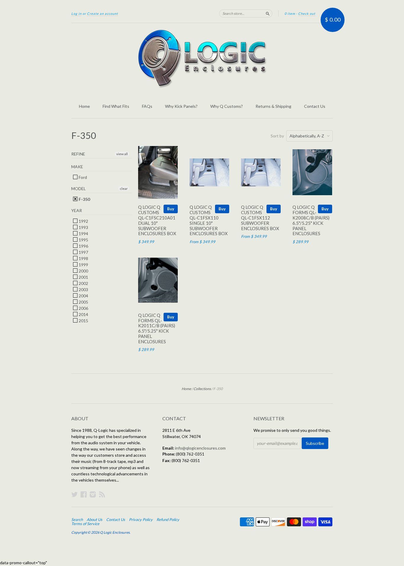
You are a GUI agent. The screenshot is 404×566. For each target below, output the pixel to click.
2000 (83, 270)
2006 (83, 308)
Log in (76, 13)
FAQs (147, 106)
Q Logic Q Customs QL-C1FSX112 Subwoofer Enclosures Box (260, 217)
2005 (83, 301)
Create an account (102, 13)
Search (77, 519)
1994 (83, 233)
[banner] (202, 58)
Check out (306, 13)
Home (84, 106)
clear (124, 188)
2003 (83, 289)
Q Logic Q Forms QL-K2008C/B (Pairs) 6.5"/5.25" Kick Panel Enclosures (311, 220)
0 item (290, 13)
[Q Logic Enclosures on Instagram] (93, 494)
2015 (83, 320)
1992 (83, 221)
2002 (83, 283)
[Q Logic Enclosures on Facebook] (83, 494)
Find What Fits (116, 106)
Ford (82, 177)
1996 (83, 245)
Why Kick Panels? (181, 106)
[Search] (267, 13)
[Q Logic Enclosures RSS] (102, 494)
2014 (83, 314)
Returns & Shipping (273, 106)
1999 (83, 264)
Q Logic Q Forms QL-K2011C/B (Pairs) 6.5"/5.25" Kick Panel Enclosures (156, 328)
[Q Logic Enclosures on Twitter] (74, 494)
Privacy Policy (141, 519)
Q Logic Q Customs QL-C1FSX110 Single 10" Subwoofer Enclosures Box (209, 220)
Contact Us (314, 106)
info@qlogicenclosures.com (200, 447)
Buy (170, 208)
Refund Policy (167, 519)
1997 (83, 252)
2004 (83, 295)
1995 (83, 239)
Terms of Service (85, 524)
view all (122, 154)
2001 (83, 277)
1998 (83, 258)
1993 (83, 227)
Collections (202, 389)
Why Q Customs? (226, 106)
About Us (94, 519)
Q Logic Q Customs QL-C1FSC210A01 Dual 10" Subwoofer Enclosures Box (157, 220)
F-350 (84, 199)
